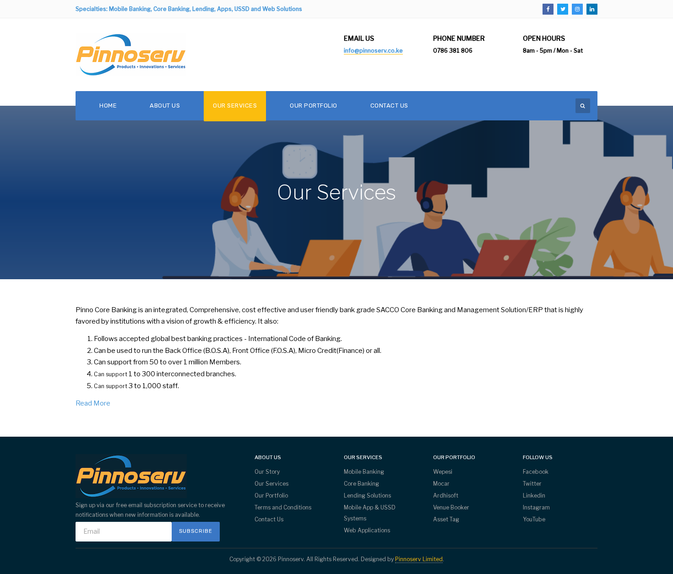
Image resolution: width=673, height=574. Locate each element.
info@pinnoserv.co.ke (373, 50)
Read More (93, 403)
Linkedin (534, 495)
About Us (165, 105)
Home (108, 105)
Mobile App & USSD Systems (370, 513)
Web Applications (367, 530)
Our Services (235, 105)
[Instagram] (577, 9)
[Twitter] (562, 9)
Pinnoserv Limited (419, 559)
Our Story (267, 471)
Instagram (536, 507)
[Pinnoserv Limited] (131, 54)
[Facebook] (548, 9)
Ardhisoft (445, 495)
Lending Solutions (367, 495)
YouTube (534, 519)
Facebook (535, 471)
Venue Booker (451, 507)
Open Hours (544, 38)
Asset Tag (446, 519)
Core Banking (361, 483)
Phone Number (459, 38)
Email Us (359, 38)
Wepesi (442, 471)
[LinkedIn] (591, 9)
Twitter (532, 483)
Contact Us (389, 105)
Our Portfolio (313, 105)
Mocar (441, 483)
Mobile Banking (364, 471)
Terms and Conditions (283, 507)
